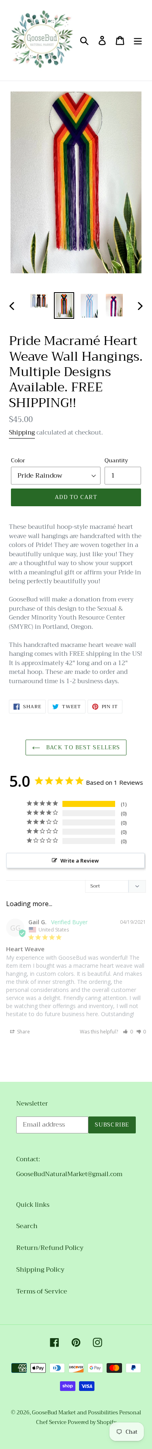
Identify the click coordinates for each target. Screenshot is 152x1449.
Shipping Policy (40, 1269)
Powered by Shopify (92, 1422)
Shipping (22, 432)
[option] (38, 301)
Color (18, 460)
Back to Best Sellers (82, 747)
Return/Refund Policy (49, 1248)
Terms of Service (41, 1291)
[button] (128, 1031)
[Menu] (138, 40)
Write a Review (79, 860)
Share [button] (23, 1031)
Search (27, 1226)
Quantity (116, 460)
